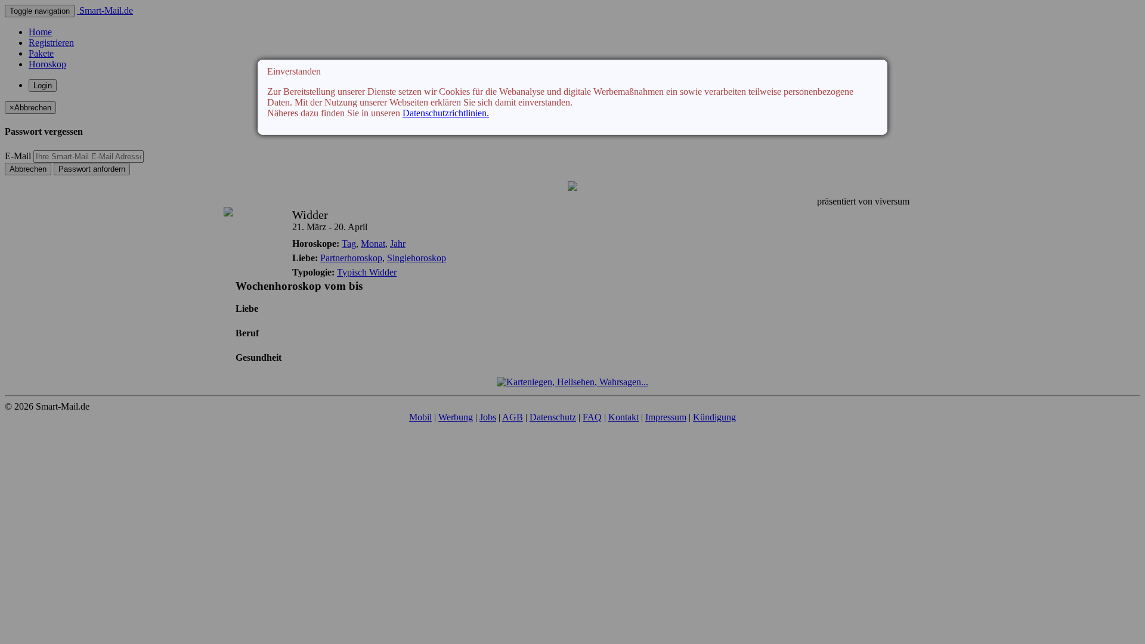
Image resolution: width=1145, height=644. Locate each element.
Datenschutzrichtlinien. (446, 113)
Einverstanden (294, 71)
